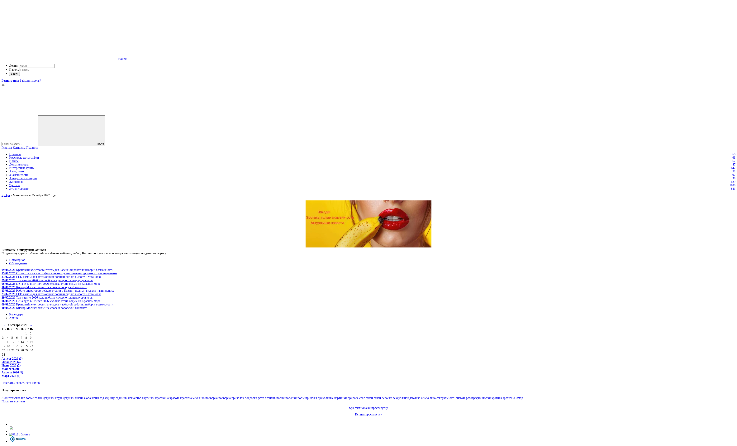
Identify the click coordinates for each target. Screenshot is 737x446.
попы (301, 398)
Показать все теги (13, 401)
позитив (270, 398)
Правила (32, 147)
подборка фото (254, 398)
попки (280, 398)
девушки (68, 398)
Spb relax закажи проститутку (368, 408)
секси (369, 398)
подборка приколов (231, 398)
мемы (196, 398)
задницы (121, 398)
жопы (95, 398)
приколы (311, 398)
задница (110, 398)
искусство (134, 398)
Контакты (19, 147)
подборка (211, 398)
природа (353, 398)
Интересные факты (21, 168)
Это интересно (19, 188)
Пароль (14, 69)
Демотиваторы (19, 164)
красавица (162, 398)
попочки (291, 398)
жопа (87, 398)
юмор (519, 398)
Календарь (16, 314)
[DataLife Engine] (30, 29)
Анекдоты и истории (23, 178)
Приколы (15, 154)
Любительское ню (13, 398)
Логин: (13, 65)
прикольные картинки (332, 398)
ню (203, 398)
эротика (497, 398)
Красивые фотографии (24, 157)
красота (174, 398)
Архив (13, 317)
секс (362, 398)
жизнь (79, 398)
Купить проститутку (368, 414)
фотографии (474, 398)
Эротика (14, 185)
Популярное (17, 259)
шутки (486, 398)
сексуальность (445, 398)
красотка (186, 398)
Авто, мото (16, 171)
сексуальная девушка (406, 398)
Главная (7, 147)
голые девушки (45, 398)
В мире (14, 161)
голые (30, 398)
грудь (58, 398)
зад (102, 398)
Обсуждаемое (18, 263)
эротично (509, 398)
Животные (16, 181)
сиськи (460, 398)
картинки (148, 398)
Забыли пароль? (30, 80)
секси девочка (383, 398)
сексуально (428, 398)
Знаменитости (18, 174)
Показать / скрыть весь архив (21, 382)
